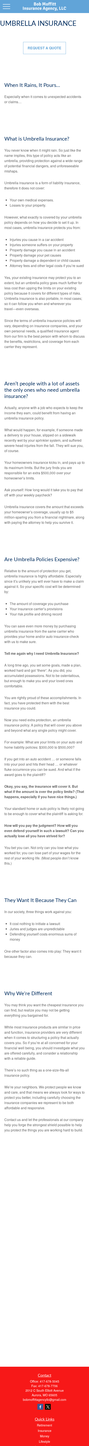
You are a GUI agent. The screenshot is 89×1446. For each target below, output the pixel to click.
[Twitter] (48, 1407)
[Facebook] (40, 1407)
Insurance (44, 1430)
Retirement (44, 1425)
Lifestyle (44, 1441)
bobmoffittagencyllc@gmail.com (44, 1399)
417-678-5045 (49, 1381)
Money (44, 1436)
